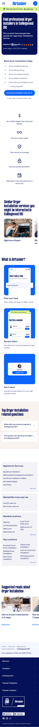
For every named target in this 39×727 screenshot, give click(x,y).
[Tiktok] (10, 718)
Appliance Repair (12, 240)
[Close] (36, 9)
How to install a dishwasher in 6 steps (15, 616)
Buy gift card (28, 9)
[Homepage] (19, 3)
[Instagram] (7, 718)
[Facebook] (3, 718)
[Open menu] (4, 3)
